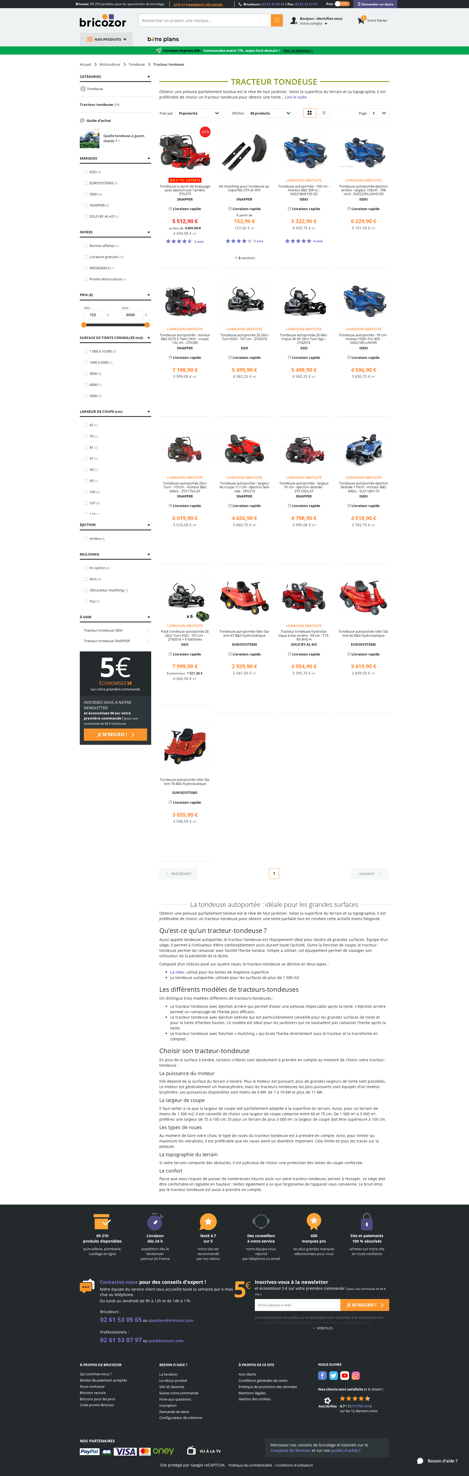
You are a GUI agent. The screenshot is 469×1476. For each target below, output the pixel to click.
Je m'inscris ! (113, 734)
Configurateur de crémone (180, 1417)
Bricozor (105, 20)
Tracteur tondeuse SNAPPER (107, 640)
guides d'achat (344, 1450)
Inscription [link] (168, 1405)
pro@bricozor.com (166, 1340)
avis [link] (360, 1406)
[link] (375, 4)
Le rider (177, 972)
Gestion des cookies (255, 1398)
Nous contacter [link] (92, 1386)
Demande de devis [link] (174, 1411)
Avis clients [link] (247, 1374)
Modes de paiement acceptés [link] (103, 1380)
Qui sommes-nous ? (96, 1374)
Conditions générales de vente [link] (263, 1380)
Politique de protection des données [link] (268, 1386)
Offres (86, 232)
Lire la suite (296, 97)
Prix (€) (86, 294)
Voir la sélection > (298, 50)
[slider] (84, 325)
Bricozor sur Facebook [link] (322, 1375)
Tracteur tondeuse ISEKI (103, 630)
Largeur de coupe (100, 411)
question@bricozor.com (171, 1320)
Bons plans (163, 39)
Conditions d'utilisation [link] (294, 1465)
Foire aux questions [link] (175, 1399)
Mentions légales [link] (252, 1393)
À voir (85, 617)
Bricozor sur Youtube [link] (344, 1375)
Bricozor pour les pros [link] (97, 1398)
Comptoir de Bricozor (291, 1450)
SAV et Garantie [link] (171, 1386)
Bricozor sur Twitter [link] (333, 1375)
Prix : (330, 3)
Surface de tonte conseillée (111, 337)
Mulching (89, 554)
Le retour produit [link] (173, 1380)
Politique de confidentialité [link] (250, 1465)
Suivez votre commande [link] (178, 1393)
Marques (88, 158)
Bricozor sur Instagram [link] (355, 1375)
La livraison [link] (168, 1374)
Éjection (88, 524)
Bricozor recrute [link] (93, 1392)
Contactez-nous (119, 1282)
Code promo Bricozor (97, 1404)
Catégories (90, 76)
